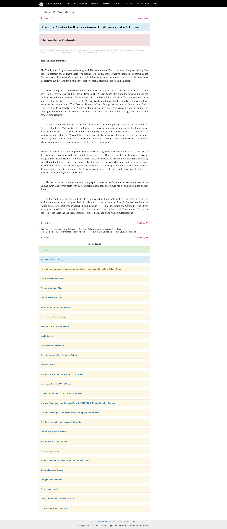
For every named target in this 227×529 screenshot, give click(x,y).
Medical (94, 3)
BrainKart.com (53, 3)
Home (41, 12)
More (155, 3)
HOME (67, 3)
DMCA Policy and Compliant (127, 521)
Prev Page (47, 18)
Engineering (107, 3)
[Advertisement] (171, 50)
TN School (127, 3)
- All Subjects (53, 259)
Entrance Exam (142, 3)
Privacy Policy (95, 521)
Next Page (141, 18)
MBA (117, 3)
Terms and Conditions (108, 521)
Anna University (80, 3)
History (49, 12)
